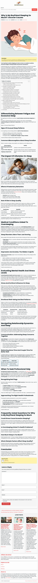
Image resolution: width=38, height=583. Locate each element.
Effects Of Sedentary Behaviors (9, 87)
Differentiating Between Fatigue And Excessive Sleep (12, 82)
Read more (3, 546)
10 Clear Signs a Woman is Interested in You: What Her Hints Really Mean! (18, 527)
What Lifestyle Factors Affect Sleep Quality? (12, 108)
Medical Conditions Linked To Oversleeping (10, 89)
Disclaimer (35, 580)
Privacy (26, 580)
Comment (4, 471)
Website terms (30, 580)
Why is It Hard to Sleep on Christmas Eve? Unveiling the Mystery (31, 526)
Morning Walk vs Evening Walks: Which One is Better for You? (5, 526)
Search (2, 7)
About (2, 564)
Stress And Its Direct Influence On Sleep (11, 94)
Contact (2, 566)
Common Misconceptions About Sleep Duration (12, 85)
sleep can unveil (8, 280)
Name (3, 485)
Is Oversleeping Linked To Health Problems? (12, 106)
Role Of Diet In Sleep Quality (9, 88)
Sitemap (2, 568)
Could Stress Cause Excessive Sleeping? (11, 105)
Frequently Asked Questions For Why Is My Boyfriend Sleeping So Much (16, 103)
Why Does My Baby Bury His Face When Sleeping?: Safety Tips (13, 510)
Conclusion (5, 109)
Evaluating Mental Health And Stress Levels (11, 93)
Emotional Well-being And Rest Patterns (11, 95)
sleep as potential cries (32, 303)
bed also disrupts (17, 192)
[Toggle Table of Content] (28, 81)
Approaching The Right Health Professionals (12, 102)
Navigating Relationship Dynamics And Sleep (11, 96)
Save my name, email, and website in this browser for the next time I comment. (17, 500)
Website (3, 494)
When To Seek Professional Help (9, 100)
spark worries (29, 371)
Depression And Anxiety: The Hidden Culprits (12, 92)
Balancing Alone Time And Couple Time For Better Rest (14, 99)
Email (3, 490)
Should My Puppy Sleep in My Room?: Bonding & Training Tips (12, 512)
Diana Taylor (25, 19)
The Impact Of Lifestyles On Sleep (8, 86)
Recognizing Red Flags (8, 101)
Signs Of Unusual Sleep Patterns (9, 83)
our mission (8, 577)
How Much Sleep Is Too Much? (9, 107)
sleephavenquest (7, 580)
